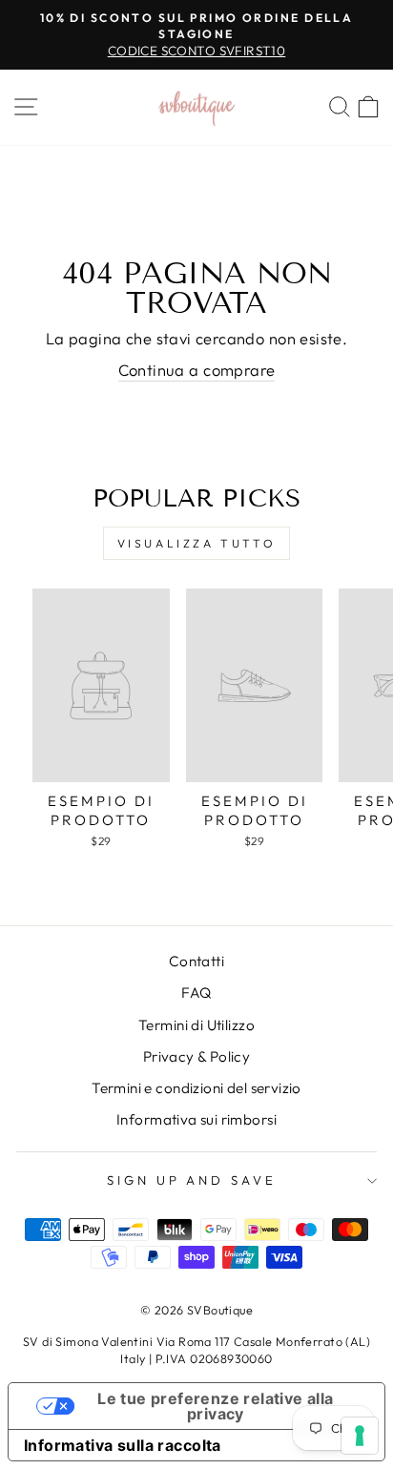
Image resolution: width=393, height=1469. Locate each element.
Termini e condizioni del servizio (196, 1088)
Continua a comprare (197, 370)
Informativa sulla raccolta (122, 1445)
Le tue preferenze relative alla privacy (215, 1406)
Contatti (196, 961)
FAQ (196, 992)
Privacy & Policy (197, 1056)
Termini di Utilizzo (196, 1025)
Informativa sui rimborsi (196, 1119)
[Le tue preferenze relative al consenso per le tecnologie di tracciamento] (359, 1435)
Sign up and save (192, 1180)
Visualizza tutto (197, 543)
